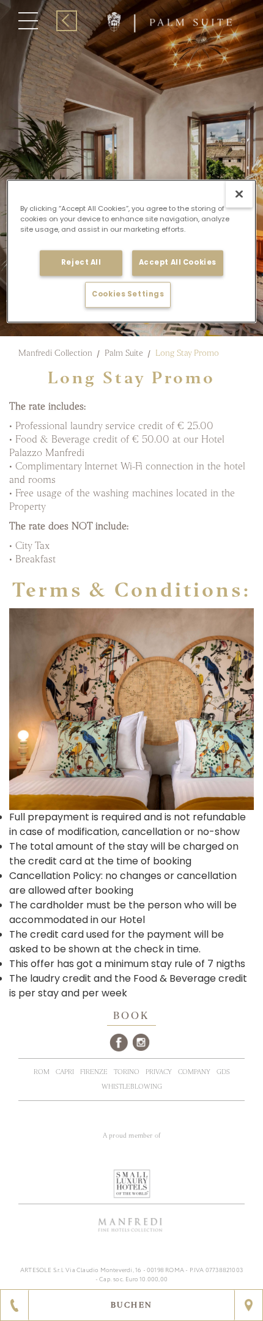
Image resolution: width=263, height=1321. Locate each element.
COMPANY (194, 1072)
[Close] (239, 194)
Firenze (94, 1072)
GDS (223, 1072)
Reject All (81, 263)
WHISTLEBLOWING (132, 1087)
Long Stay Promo (187, 353)
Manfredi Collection (55, 353)
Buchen (132, 1305)
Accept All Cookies (178, 263)
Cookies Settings (128, 295)
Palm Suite (124, 353)
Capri (65, 1072)
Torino (126, 1072)
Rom (42, 1072)
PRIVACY (159, 1072)
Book (131, 1016)
